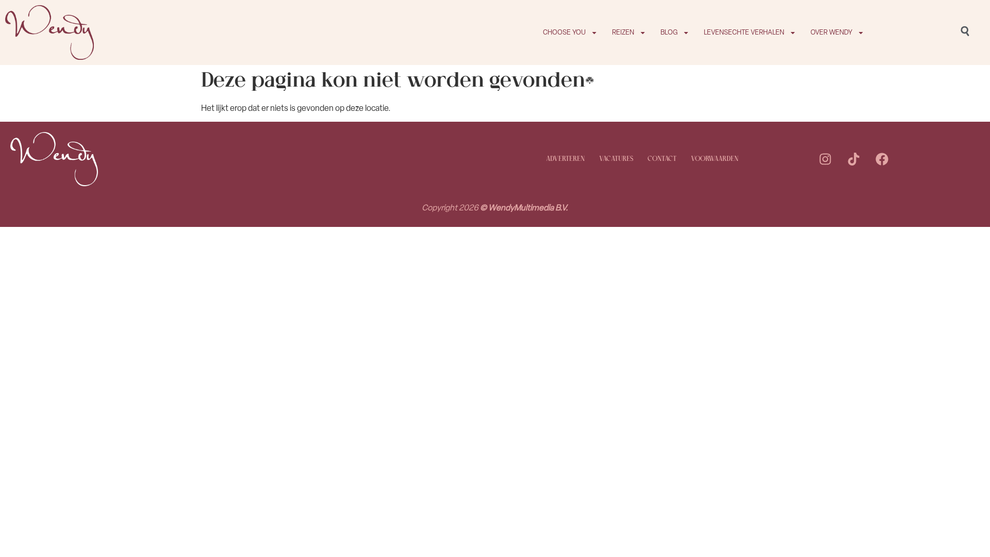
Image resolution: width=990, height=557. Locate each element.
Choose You (564, 32)
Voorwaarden (714, 159)
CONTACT (662, 159)
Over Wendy (831, 32)
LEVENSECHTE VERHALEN (744, 32)
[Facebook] (882, 159)
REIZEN (623, 32)
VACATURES (616, 159)
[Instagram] (825, 159)
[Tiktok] (853, 159)
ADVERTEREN (565, 159)
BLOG (669, 32)
